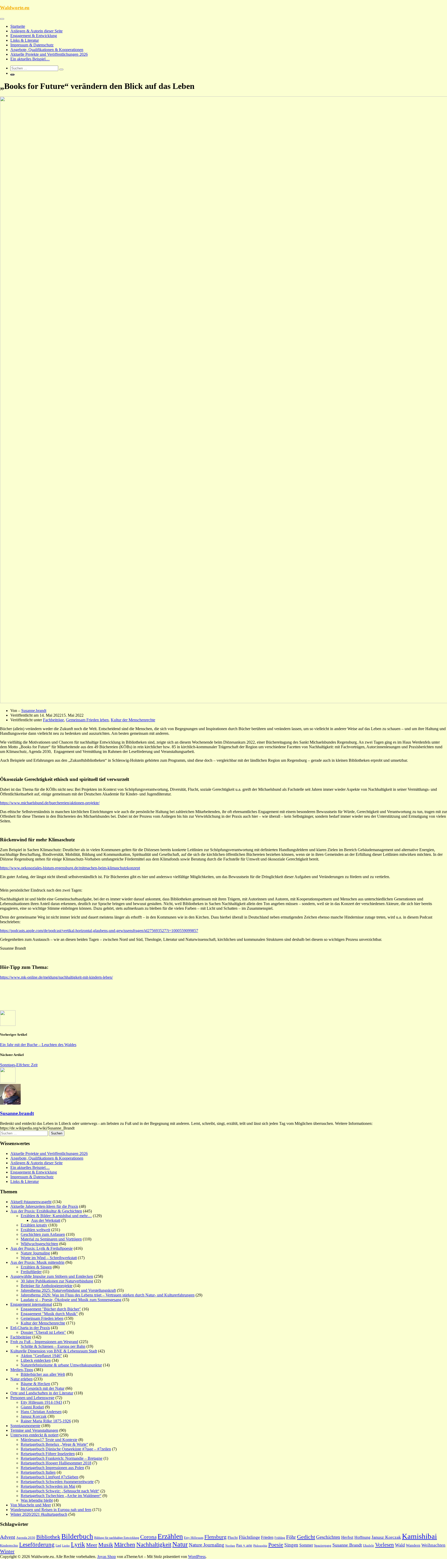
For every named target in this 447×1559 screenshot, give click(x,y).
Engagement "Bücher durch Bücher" (51, 1309)
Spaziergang (322, 1545)
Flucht (233, 1537)
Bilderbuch (77, 1536)
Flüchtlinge (249, 1537)
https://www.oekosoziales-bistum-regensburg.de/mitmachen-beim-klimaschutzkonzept (70, 868)
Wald (400, 1545)
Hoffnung (362, 1537)
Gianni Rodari (32, 1407)
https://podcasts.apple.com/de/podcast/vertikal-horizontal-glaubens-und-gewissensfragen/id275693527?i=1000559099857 (99, 930)
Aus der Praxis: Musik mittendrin (37, 1262)
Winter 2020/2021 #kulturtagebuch (38, 1514)
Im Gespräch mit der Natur (42, 1388)
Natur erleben (21, 1379)
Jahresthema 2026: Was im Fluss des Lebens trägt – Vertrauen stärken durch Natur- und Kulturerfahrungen (108, 1295)
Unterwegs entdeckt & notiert (34, 1435)
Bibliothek (48, 1537)
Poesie (275, 1544)
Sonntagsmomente (25, 1425)
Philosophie (260, 1545)
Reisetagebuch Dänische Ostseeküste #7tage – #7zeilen (66, 1449)
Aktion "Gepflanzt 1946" (41, 1355)
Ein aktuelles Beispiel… (30, 59)
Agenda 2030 (25, 1538)
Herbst (347, 1537)
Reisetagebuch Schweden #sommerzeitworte (57, 1481)
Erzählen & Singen (36, 1267)
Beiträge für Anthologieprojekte (46, 1285)
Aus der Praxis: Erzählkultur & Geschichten (46, 1211)
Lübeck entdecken (36, 1360)
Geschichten (328, 1537)
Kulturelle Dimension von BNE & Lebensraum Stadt (53, 1351)
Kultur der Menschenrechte (133, 720)
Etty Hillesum (193, 1538)
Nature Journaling (35, 1253)
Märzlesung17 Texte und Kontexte (49, 1439)
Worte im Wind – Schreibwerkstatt (49, 1257)
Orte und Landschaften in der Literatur (41, 1393)
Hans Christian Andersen (41, 1411)
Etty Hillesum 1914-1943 (41, 1402)
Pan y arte (244, 1545)
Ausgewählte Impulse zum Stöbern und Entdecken (51, 1276)
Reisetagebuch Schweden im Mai (48, 1486)
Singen (291, 1545)
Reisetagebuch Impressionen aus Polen (52, 1467)
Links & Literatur (24, 40)
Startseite (17, 26)
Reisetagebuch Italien (38, 1472)
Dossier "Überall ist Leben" (43, 1332)
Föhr (291, 1537)
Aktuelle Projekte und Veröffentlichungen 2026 (49, 54)
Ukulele (368, 1545)
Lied (58, 1545)
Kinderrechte (9, 1545)
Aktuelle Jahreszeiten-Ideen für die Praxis (44, 1206)
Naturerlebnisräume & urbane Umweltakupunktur (61, 1365)
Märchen (124, 1544)
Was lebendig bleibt (37, 1500)
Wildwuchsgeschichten (39, 1243)
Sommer (306, 1545)
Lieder (66, 1545)
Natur (180, 1544)
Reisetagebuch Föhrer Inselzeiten (48, 1453)
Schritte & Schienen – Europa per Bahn (53, 1346)
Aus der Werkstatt (45, 1220)
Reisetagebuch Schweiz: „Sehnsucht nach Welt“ (60, 1491)
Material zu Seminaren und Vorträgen (51, 1239)
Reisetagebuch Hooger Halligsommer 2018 (56, 1463)
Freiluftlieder (31, 1271)
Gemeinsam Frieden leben (87, 720)
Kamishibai (419, 1536)
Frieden (267, 1537)
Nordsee (230, 1545)
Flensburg (215, 1537)
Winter (7, 1551)
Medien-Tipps (21, 1369)
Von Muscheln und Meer (30, 1505)
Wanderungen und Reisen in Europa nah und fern (50, 1509)
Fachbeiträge (53, 720)
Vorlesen (384, 1545)
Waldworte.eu (14, 7)
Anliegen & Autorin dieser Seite (36, 31)
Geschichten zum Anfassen (43, 1234)
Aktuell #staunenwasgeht (30, 1202)
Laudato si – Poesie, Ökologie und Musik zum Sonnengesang (71, 1299)
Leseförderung (37, 1544)
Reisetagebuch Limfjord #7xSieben (49, 1477)
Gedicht (306, 1537)
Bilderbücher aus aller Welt (43, 1374)
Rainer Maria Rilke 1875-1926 (46, 1421)
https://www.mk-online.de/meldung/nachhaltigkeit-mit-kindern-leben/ (56, 977)
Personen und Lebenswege (32, 1397)
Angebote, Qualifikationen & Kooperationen (46, 49)
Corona (148, 1537)
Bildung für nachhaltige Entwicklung (116, 1538)
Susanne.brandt (33, 710)
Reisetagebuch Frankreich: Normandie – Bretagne (61, 1458)
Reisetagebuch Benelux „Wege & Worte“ (54, 1444)
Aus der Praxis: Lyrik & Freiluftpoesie (41, 1248)
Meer (91, 1545)
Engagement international (31, 1304)
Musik (105, 1545)
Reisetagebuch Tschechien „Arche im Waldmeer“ (61, 1495)
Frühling (279, 1538)
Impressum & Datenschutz (32, 45)
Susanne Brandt (347, 1545)
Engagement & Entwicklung (33, 35)
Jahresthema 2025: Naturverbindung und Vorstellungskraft (68, 1290)
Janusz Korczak (34, 1416)
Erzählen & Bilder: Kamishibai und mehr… (56, 1216)
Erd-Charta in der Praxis (30, 1327)
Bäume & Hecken (35, 1383)
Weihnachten (433, 1545)
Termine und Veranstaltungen (34, 1430)
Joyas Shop (106, 1556)
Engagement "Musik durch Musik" (49, 1313)
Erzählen (170, 1536)
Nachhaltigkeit (153, 1544)
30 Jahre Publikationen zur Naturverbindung (57, 1281)
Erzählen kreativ (34, 1225)
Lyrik (78, 1544)
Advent (7, 1537)
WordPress (197, 1556)
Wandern (413, 1545)
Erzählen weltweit (35, 1230)
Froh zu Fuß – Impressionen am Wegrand (44, 1341)
